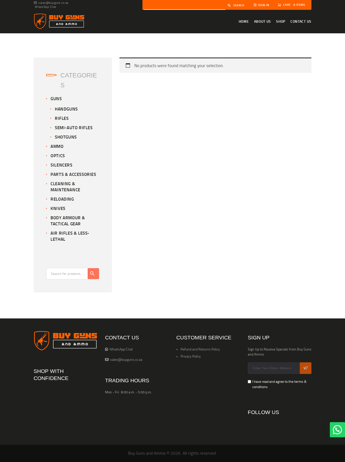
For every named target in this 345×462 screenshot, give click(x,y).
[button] (337, 429)
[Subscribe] (305, 368)
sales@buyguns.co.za (126, 359)
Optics (58, 155)
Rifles (62, 118)
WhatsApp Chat (121, 349)
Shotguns (66, 137)
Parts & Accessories (73, 174)
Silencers (61, 165)
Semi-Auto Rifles (74, 127)
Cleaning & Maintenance (65, 187)
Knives (58, 208)
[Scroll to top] (337, 453)
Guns (56, 98)
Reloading (62, 199)
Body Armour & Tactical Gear (68, 221)
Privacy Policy (191, 356)
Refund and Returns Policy (200, 349)
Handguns (66, 109)
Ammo (57, 146)
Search (238, 5)
